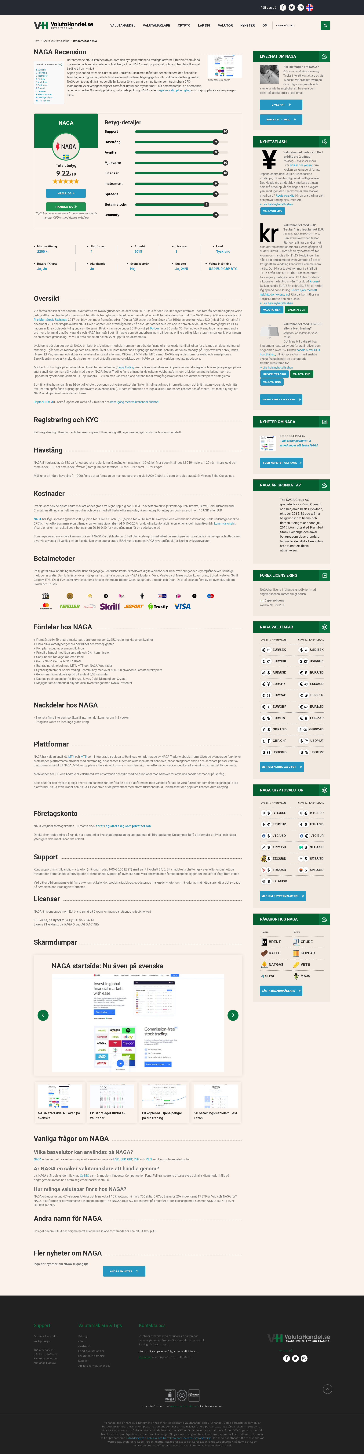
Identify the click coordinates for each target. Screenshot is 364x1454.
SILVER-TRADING (274, 374)
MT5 (84, 756)
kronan (314, 281)
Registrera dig (285, 195)
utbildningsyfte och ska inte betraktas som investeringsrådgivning (169, 1437)
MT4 (71, 756)
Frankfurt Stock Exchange (50, 320)
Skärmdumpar (44, 94)
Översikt (41, 69)
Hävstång (41, 72)
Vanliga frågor (44, 97)
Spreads (111, 194)
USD (116, 1159)
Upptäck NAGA (43, 402)
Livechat (279, 104)
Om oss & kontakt (45, 1336)
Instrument (114, 184)
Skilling (82, 1336)
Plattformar (42, 85)
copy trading (126, 367)
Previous (43, 1015)
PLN (149, 1159)
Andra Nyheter (121, 1271)
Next (233, 1015)
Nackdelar (41, 82)
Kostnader (41, 76)
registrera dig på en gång (174, 90)
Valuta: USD (272, 381)
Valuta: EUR (296, 309)
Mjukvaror (113, 163)
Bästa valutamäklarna (56, 40)
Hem (36, 40)
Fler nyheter (43, 100)
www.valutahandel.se (183, 1406)
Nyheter (83, 1360)
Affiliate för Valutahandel (94, 1365)
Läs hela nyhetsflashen (277, 204)
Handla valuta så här (91, 1351)
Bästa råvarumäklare (278, 990)
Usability (112, 215)
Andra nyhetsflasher (279, 399)
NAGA (38, 519)
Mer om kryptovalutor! (279, 895)
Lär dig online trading (91, 1355)
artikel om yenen (301, 165)
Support (40, 88)
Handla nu (65, 207)
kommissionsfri (224, 523)
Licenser (41, 91)
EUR (123, 1159)
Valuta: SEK (272, 309)
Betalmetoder (116, 204)
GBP (130, 1159)
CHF (137, 1159)
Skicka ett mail (278, 119)
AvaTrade (84, 1346)
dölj (59, 64)
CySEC (84, 1175)
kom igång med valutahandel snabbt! (134, 402)
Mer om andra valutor (278, 766)
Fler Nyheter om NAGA (278, 462)
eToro (82, 1341)
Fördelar (41, 79)
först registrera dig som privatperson (123, 826)
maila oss (145, 1356)
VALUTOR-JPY (272, 211)
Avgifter (111, 152)
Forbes (155, 328)
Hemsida (65, 193)
